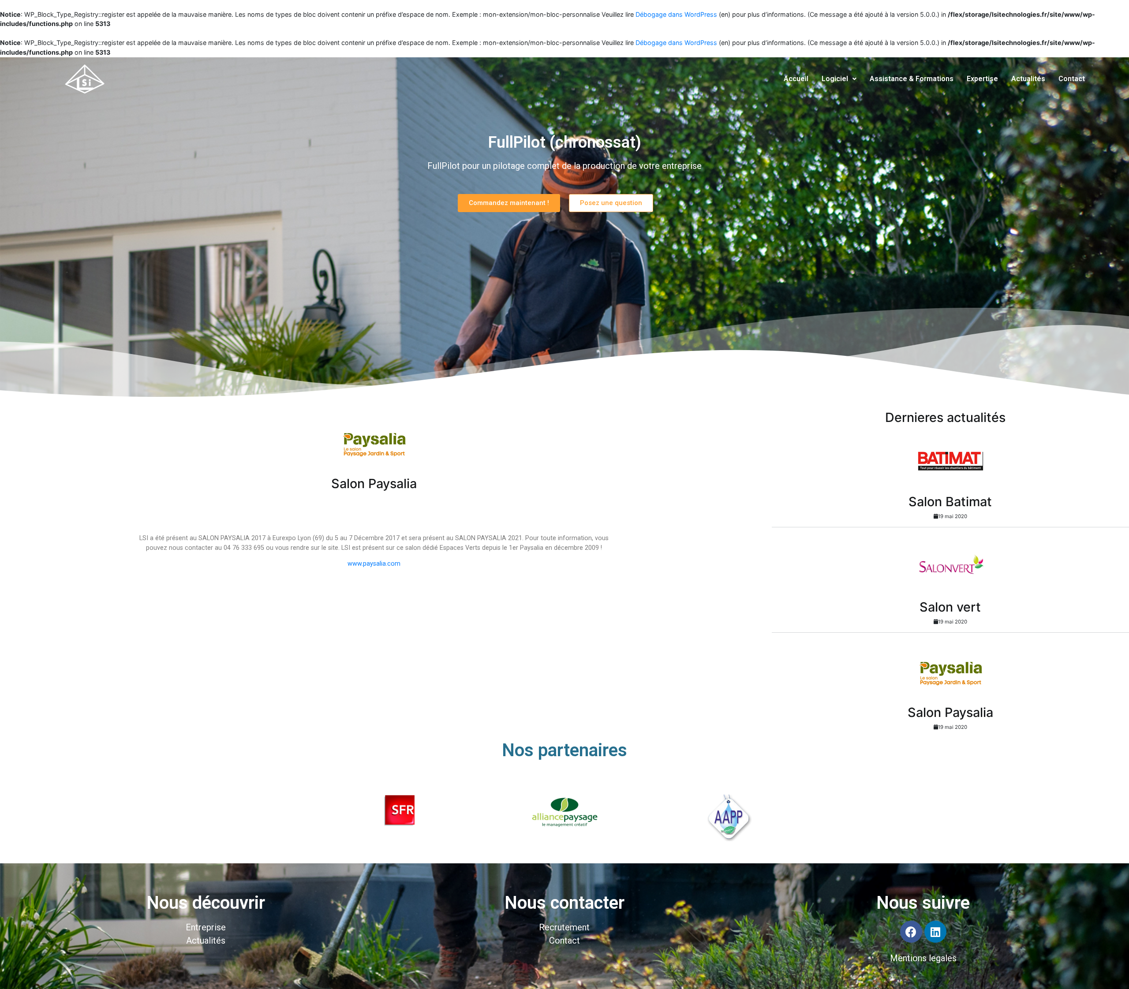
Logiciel (835, 79)
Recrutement (564, 927)
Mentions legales (923, 958)
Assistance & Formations (911, 79)
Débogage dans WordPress (676, 14)
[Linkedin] (935, 932)
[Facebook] (911, 932)
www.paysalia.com (374, 563)
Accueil (796, 79)
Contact (1071, 79)
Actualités (1028, 79)
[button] (509, 203)
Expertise (982, 79)
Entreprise (206, 927)
